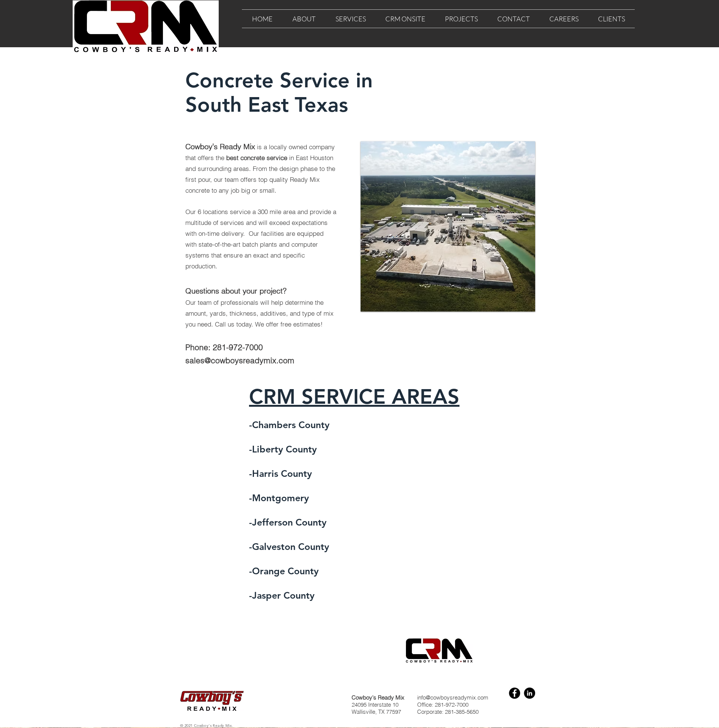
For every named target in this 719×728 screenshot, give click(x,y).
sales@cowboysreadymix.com (239, 360)
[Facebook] (514, 693)
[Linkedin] (529, 693)
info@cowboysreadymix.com (452, 697)
